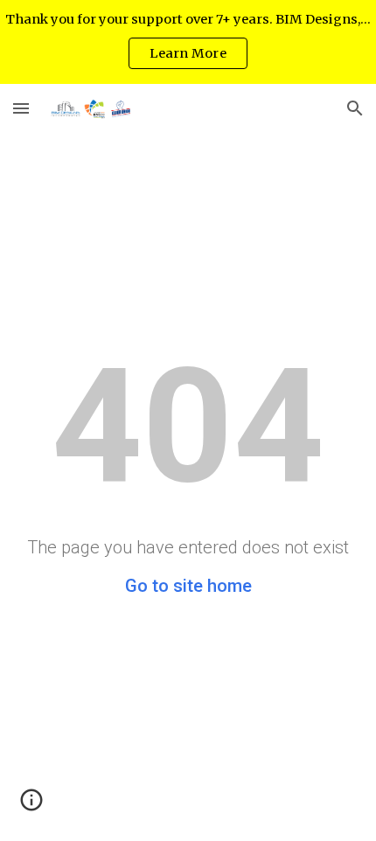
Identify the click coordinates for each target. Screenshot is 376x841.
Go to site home (188, 585)
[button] (21, 108)
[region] (188, 42)
